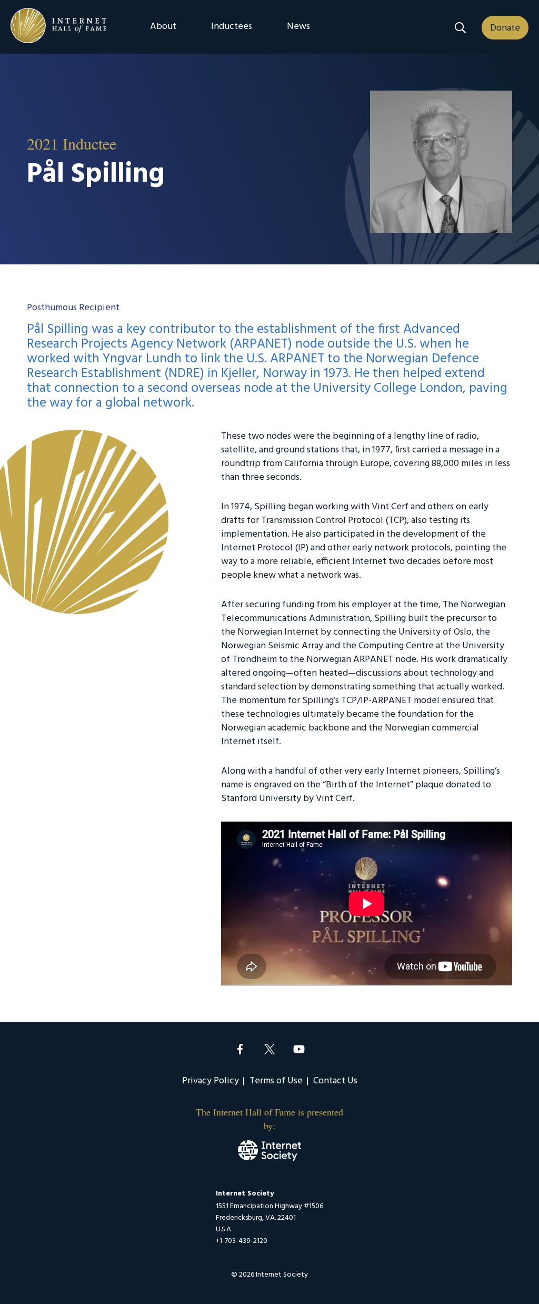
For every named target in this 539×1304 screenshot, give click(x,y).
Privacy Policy (210, 1081)
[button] (460, 27)
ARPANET (261, 344)
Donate (505, 28)
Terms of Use (276, 1081)
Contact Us (335, 1081)
